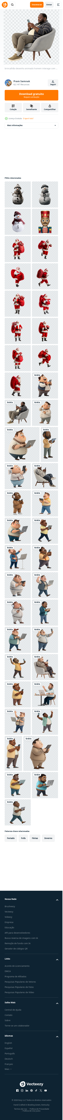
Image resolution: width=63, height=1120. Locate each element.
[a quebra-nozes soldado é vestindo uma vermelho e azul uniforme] (18, 276)
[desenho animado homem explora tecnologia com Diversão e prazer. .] (18, 785)
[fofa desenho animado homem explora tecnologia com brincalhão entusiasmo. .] (18, 1058)
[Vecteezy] (5, 5)
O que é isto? (28, 118)
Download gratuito (31, 95)
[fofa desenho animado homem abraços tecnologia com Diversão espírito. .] (18, 812)
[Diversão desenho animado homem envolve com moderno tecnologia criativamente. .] (36, 722)
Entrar (49, 4)
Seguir (53, 84)
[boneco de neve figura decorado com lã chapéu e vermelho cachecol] (18, 249)
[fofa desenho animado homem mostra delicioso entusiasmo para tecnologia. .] (18, 949)
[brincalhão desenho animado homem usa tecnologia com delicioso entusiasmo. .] (18, 894)
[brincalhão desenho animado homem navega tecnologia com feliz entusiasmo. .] (18, 921)
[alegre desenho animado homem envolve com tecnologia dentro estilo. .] (18, 1003)
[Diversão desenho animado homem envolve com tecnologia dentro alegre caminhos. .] (18, 867)
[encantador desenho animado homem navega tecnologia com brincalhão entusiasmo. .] (18, 1085)
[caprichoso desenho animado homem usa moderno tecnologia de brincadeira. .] (18, 1031)
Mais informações (15, 125)
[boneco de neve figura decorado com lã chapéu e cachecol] (18, 194)
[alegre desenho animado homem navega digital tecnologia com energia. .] (18, 758)
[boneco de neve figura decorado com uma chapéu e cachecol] (18, 222)
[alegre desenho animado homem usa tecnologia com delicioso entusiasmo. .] (18, 976)
